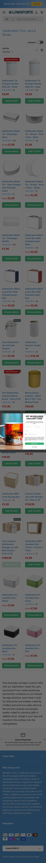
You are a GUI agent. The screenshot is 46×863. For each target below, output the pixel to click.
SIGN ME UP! (34, 443)
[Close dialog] (44, 414)
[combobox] (26, 434)
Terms (26, 440)
